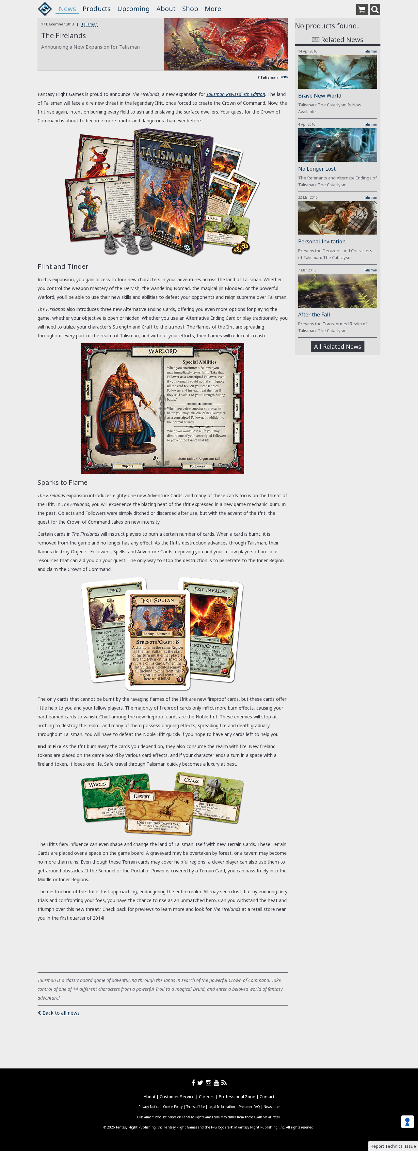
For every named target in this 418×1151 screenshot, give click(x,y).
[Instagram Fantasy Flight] (210, 1082)
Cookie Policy (173, 1106)
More (213, 8)
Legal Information (221, 1106)
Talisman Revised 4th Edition (235, 94)
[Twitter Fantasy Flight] (201, 1082)
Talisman (89, 24)
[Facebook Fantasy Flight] (194, 1082)
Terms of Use (195, 1106)
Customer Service (177, 1096)
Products (97, 8)
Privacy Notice (148, 1106)
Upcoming (133, 8)
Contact (267, 1096)
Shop (190, 8)
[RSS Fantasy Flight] (224, 1082)
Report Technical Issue (393, 1146)
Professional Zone (237, 1096)
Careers (207, 1096)
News (67, 8)
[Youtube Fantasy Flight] (217, 1082)
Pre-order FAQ (249, 1106)
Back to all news (60, 1012)
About (166, 8)
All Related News (337, 346)
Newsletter (272, 1106)
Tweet (283, 76)
